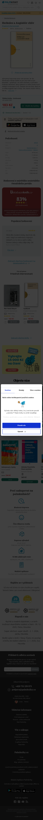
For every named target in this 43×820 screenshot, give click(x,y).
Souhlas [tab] (8, 390)
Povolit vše (22, 425)
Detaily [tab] (21, 390)
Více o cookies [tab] (35, 390)
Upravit (20, 431)
